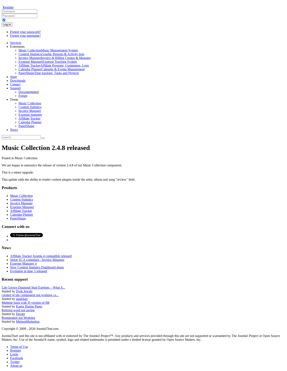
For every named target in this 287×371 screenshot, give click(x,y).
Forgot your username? (25, 35)
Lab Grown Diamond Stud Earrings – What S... (33, 287)
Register (8, 7)
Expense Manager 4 (23, 263)
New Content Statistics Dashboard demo (37, 267)
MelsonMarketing (27, 321)
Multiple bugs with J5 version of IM (25, 302)
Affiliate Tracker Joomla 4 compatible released (41, 256)
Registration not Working (18, 318)
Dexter (20, 314)
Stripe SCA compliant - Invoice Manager (37, 260)
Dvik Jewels (24, 291)
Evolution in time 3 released (28, 271)
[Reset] (43, 138)
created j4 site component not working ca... (30, 295)
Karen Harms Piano (29, 306)
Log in (7, 24)
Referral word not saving (18, 310)
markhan (22, 299)
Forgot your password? (25, 32)
